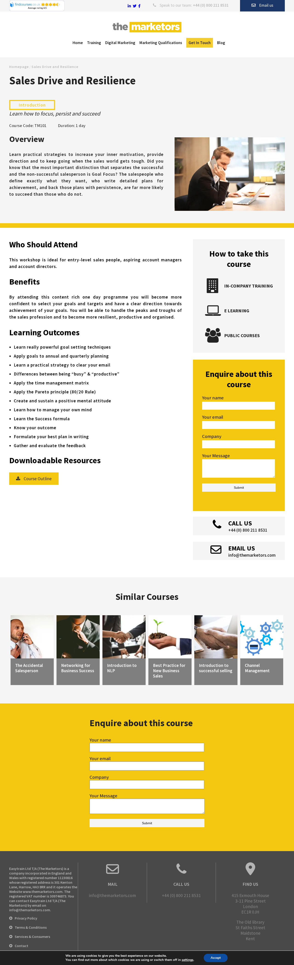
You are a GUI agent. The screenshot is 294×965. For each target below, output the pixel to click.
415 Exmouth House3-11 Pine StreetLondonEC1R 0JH (250, 904)
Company (99, 777)
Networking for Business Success (77, 668)
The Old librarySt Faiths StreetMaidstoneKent (250, 930)
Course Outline (38, 478)
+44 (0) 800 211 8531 (211, 5)
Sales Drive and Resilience (54, 66)
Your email (100, 759)
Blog (221, 42)
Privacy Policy (26, 918)
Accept (216, 958)
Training (94, 42)
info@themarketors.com (252, 555)
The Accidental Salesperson (29, 668)
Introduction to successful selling (215, 668)
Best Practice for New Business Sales (169, 671)
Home (78, 42)
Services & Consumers (32, 936)
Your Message (103, 796)
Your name (100, 740)
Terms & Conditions (31, 927)
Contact (21, 945)
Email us (266, 5)
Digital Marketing (120, 42)
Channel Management (257, 668)
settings (187, 960)
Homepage (19, 66)
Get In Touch (200, 42)
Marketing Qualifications (160, 42)
